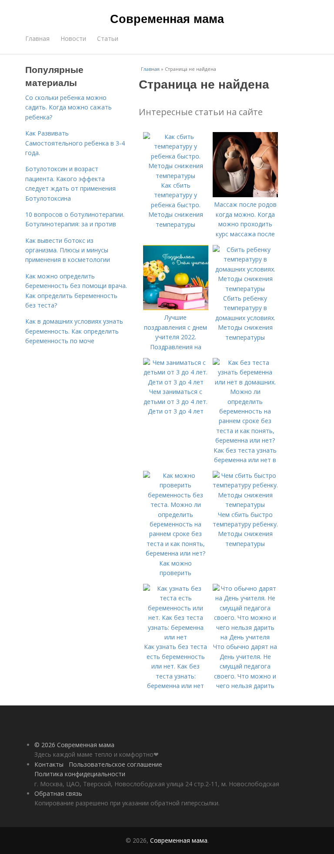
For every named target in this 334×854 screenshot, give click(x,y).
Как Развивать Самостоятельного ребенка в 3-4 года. (75, 143)
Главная (37, 38)
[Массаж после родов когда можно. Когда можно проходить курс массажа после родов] (245, 195)
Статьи (107, 38)
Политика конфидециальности (79, 774)
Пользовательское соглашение (115, 764)
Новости (73, 38)
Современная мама (167, 18)
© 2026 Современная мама (74, 745)
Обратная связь (58, 793)
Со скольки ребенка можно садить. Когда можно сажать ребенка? (68, 107)
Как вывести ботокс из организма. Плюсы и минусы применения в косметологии (67, 250)
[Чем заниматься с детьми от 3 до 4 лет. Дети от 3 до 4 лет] (175, 382)
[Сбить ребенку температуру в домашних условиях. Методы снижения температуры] (245, 289)
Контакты (48, 764)
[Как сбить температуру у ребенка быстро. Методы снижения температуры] (175, 176)
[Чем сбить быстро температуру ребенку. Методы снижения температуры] (245, 504)
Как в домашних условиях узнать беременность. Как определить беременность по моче (74, 331)
